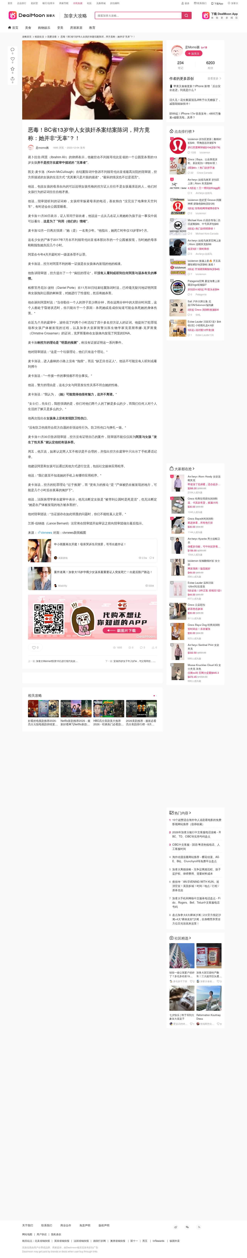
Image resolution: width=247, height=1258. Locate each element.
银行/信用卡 (48, 3)
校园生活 (39, 36)
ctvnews (46, 532)
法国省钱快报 (81, 1241)
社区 (89, 3)
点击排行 (21, 3)
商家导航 (64, 3)
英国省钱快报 (61, 1241)
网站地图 (27, 1234)
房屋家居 (76, 27)
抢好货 (34, 3)
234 (180, 62)
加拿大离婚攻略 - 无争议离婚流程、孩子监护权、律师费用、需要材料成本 (196, 871)
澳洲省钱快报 (117, 1241)
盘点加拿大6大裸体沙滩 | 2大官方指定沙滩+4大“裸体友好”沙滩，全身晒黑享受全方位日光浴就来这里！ (196, 919)
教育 (92, 27)
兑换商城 (101, 3)
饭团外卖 (175, 1241)
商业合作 (65, 1225)
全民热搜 (77, 3)
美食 (28, 27)
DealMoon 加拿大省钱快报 (31, 14)
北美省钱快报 (42, 1241)
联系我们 (201, 3)
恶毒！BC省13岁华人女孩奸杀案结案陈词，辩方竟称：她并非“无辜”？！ (98, 36)
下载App (218, 3)
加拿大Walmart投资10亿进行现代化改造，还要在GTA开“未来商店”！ (71, 661)
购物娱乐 (44, 27)
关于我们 (27, 1225)
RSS (199, 1227)
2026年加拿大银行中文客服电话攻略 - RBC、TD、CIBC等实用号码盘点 (196, 834)
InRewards (158, 1241)
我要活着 (52, 36)
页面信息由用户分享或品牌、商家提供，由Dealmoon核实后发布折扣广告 (60, 1247)
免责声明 (85, 1225)
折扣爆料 (114, 3)
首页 (10, 3)
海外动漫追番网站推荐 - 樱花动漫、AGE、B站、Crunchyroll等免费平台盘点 (195, 859)
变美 (60, 27)
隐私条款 (56, 1234)
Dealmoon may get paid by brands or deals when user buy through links (59, 1251)
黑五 (144, 1241)
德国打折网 (99, 1241)
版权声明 (104, 1225)
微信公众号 (187, 1227)
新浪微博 (175, 1227)
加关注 (194, 53)
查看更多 (213, 78)
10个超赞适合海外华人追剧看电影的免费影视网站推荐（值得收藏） (196, 822)
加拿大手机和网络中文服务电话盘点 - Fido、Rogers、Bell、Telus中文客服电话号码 (196, 902)
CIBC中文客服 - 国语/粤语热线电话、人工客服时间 (196, 847)
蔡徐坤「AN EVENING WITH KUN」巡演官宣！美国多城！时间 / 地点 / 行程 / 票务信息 (195, 886)
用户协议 (42, 1234)
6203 (210, 62)
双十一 (134, 1241)
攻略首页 (26, 36)
